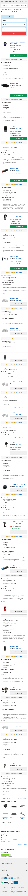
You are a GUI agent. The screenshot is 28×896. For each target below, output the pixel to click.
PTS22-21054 (18, 765)
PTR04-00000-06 (19, 486)
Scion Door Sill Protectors (22, 810)
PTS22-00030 (18, 170)
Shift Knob (16, 9)
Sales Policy (6, 887)
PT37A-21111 (18, 128)
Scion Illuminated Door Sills (5, 818)
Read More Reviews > (22, 844)
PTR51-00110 (18, 523)
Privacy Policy (21, 887)
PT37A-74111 (18, 444)
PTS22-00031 (18, 567)
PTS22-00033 (18, 648)
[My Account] (23, 2)
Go (14, 33)
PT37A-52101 (18, 356)
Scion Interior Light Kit (22, 818)
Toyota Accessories (8, 9)
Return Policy (13, 887)
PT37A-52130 (18, 384)
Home (2, 9)
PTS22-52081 (18, 258)
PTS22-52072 (18, 216)
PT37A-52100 (18, 330)
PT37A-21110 (18, 85)
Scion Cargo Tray (14, 817)
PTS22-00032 (18, 608)
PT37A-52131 (18, 414)
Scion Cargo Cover (14, 810)
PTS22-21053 (18, 726)
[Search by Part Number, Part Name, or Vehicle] (25, 5)
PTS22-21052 (18, 689)
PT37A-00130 (18, 45)
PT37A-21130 (18, 300)
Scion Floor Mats (5, 809)
